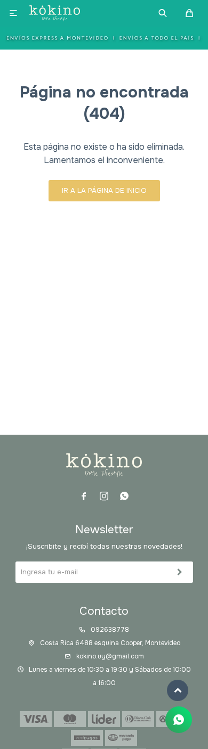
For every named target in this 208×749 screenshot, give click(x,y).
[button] (162, 13)
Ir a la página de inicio (104, 190)
